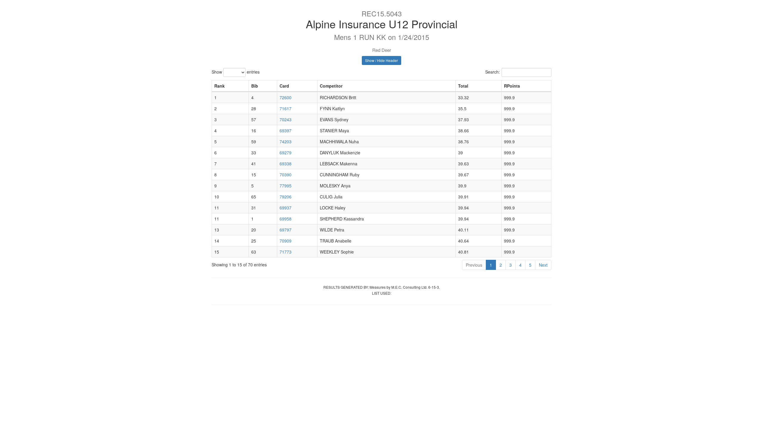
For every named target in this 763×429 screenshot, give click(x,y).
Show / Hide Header (381, 60)
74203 (285, 141)
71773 (285, 252)
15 (216, 252)
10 (216, 197)
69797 (285, 230)
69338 (285, 164)
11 (216, 208)
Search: (492, 72)
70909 (285, 241)
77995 (285, 186)
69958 (285, 219)
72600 (285, 97)
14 (216, 241)
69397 (285, 130)
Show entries (236, 72)
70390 (285, 175)
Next (543, 265)
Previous (474, 265)
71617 (285, 108)
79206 (285, 197)
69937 (285, 208)
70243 (285, 119)
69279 (285, 153)
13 (216, 230)
